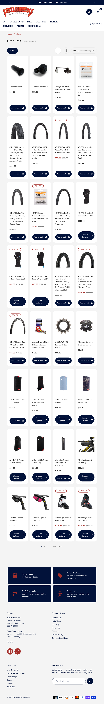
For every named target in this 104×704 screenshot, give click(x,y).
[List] (66, 50)
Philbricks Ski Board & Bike (22, 697)
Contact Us (56, 618)
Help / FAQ (56, 621)
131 (54, 547)
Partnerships (12, 677)
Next (59, 547)
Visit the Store (12, 670)
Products (17, 34)
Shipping (55, 631)
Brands (10, 683)
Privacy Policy (57, 635)
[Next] (94, 2)
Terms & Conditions (60, 638)
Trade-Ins (11, 687)
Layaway (55, 624)
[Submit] (90, 681)
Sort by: (76, 50)
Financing (56, 628)
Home (9, 34)
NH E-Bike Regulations (16, 673)
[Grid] (58, 50)
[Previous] (10, 2)
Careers (10, 680)
